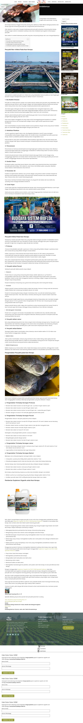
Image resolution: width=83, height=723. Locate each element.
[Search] (80, 2)
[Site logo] (39, 2)
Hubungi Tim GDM (8, 673)
